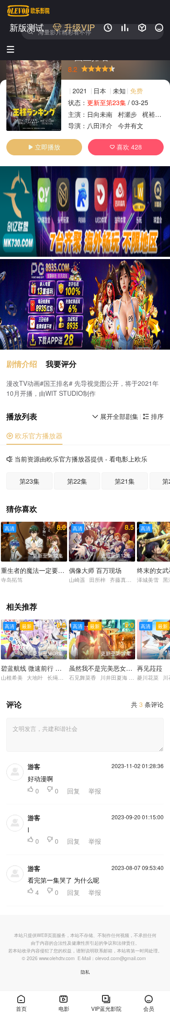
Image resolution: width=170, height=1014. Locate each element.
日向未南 (99, 114)
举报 (94, 790)
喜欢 (126, 146)
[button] (26, 364)
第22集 (77, 480)
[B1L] (85, 211)
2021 (80, 90)
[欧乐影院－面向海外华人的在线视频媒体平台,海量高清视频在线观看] (28, 11)
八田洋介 (99, 125)
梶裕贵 (151, 114)
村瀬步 (127, 114)
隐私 (85, 971)
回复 (73, 790)
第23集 (29, 480)
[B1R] (85, 304)
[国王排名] (33, 91)
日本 (99, 90)
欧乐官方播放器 (34, 435)
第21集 (125, 480)
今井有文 (130, 125)
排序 (153, 416)
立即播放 (44, 146)
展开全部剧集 (115, 416)
